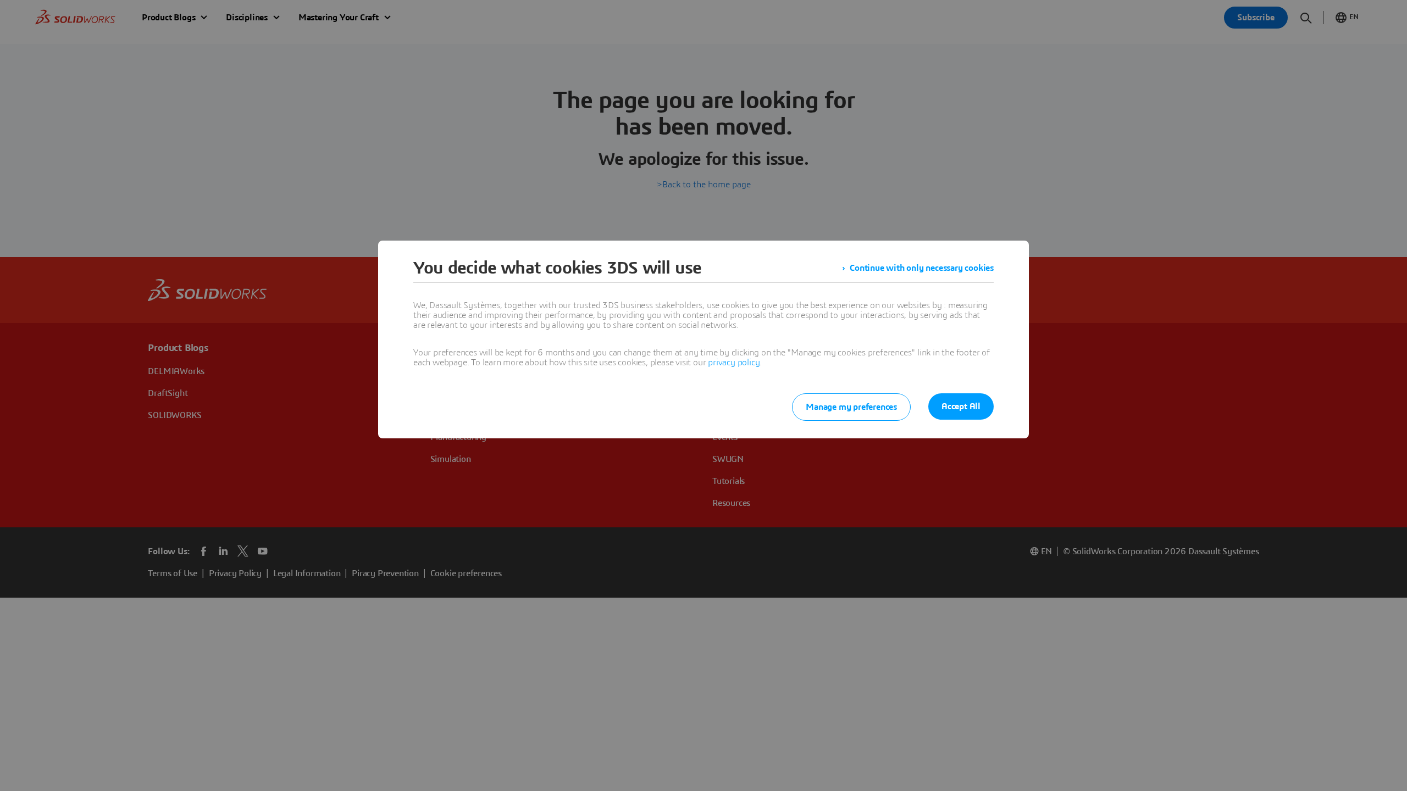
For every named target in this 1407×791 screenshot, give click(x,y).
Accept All (961, 406)
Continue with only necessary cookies (922, 268)
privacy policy (734, 362)
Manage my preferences (851, 407)
